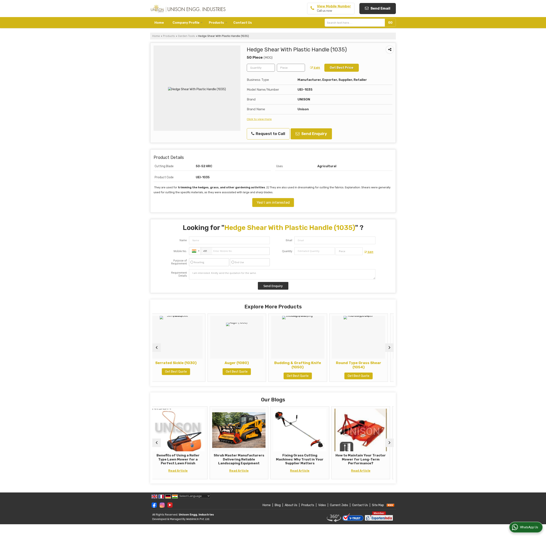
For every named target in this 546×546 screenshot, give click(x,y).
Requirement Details (179, 274)
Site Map (378, 505)
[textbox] (356, 23)
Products (216, 23)
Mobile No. (180, 251)
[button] (334, 6)
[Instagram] (162, 505)
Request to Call (270, 133)
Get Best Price (341, 68)
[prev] (156, 347)
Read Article (186, 471)
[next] (389, 347)
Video (322, 505)
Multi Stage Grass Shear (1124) (368, 365)
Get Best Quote (186, 371)
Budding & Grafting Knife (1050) (246, 365)
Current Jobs (339, 505)
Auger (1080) (186, 363)
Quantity (287, 251)
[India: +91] (195, 251)
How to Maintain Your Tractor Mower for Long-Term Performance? (308, 459)
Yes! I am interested (273, 202)
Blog (278, 505)
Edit (316, 67)
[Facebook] (154, 505)
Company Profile (186, 23)
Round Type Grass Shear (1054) (307, 365)
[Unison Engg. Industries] (187, 8)
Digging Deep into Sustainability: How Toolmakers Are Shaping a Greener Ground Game (369, 461)
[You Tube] (170, 505)
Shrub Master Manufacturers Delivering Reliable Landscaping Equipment (186, 459)
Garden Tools (186, 36)
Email (289, 240)
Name (183, 240)
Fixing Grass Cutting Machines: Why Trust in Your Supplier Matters (247, 459)
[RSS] (390, 505)
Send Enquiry (314, 133)
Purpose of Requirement (179, 262)
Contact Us (242, 23)
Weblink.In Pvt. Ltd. (198, 519)
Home (159, 23)
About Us (291, 505)
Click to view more (259, 119)
